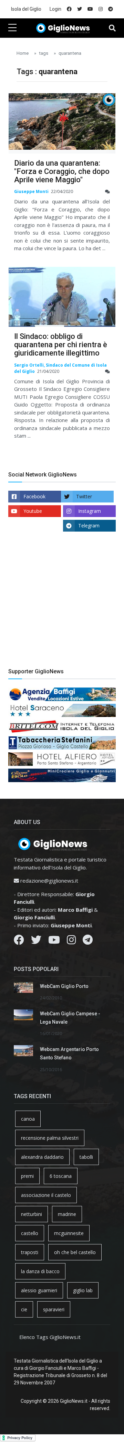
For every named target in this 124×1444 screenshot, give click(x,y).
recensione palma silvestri (50, 1138)
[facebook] (69, 9)
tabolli (86, 1157)
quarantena (70, 53)
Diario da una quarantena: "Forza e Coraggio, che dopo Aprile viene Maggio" (62, 171)
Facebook (34, 496)
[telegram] (110, 9)
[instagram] (100, 9)
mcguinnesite (69, 1233)
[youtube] (90, 9)
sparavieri (53, 1309)
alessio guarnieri (39, 1290)
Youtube (32, 511)
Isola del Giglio (26, 9)
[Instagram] (71, 941)
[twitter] (79, 9)
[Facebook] (19, 941)
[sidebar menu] (12, 28)
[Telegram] (88, 941)
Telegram (89, 525)
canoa (28, 1118)
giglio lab (83, 1290)
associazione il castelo (46, 1195)
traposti (29, 1252)
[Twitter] (36, 941)
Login (55, 9)
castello (29, 1233)
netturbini (31, 1214)
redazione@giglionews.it (49, 880)
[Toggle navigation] (112, 28)
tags (43, 53)
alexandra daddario (42, 1157)
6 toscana (61, 1176)
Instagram (89, 511)
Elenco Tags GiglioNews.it (50, 1336)
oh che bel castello (75, 1252)
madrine (67, 1214)
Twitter (84, 496)
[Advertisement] (62, 605)
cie (24, 1309)
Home (23, 53)
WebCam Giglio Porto (64, 986)
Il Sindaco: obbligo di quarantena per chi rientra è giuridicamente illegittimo (60, 344)
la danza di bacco (40, 1271)
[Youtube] (54, 941)
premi (27, 1176)
